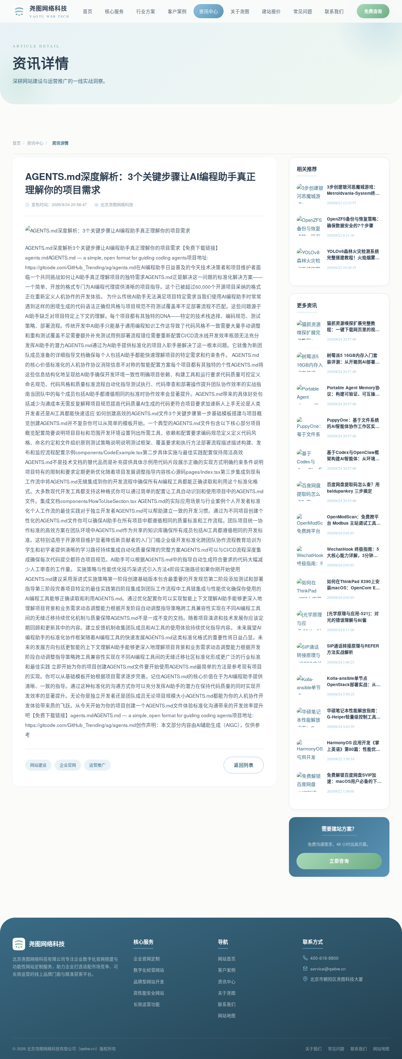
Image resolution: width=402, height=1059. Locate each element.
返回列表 (243, 765)
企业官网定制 (146, 959)
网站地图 (227, 1015)
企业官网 (68, 765)
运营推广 (97, 765)
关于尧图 (240, 11)
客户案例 (177, 11)
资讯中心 (208, 11)
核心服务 (114, 11)
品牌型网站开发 (148, 982)
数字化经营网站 (148, 970)
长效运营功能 (146, 1004)
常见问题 (302, 11)
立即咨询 (339, 861)
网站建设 (38, 765)
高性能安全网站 (148, 993)
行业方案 (145, 11)
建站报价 (271, 11)
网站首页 (227, 959)
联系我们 (334, 11)
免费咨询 (373, 11)
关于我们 (313, 1048)
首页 (87, 11)
